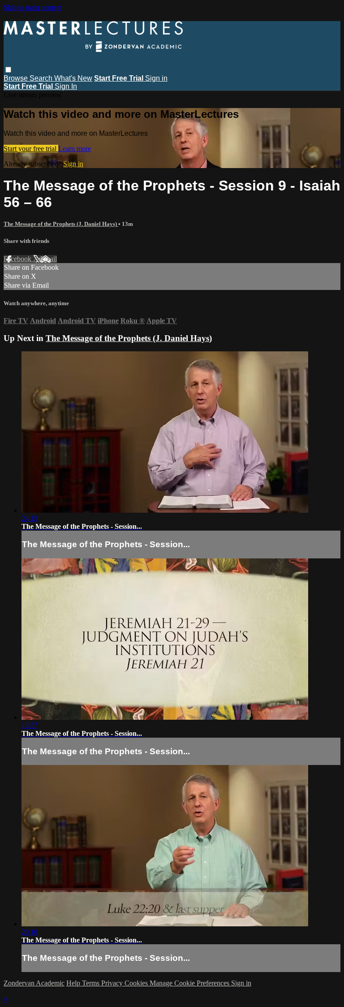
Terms (91, 983)
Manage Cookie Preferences (190, 983)
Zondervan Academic (34, 983)
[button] (8, 70)
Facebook (18, 259)
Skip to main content (33, 7)
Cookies (137, 983)
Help (74, 983)
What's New (73, 78)
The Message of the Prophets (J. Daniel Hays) (61, 223)
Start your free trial (31, 148)
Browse (17, 78)
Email (48, 259)
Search (42, 78)
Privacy (113, 983)
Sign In (66, 86)
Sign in (156, 78)
